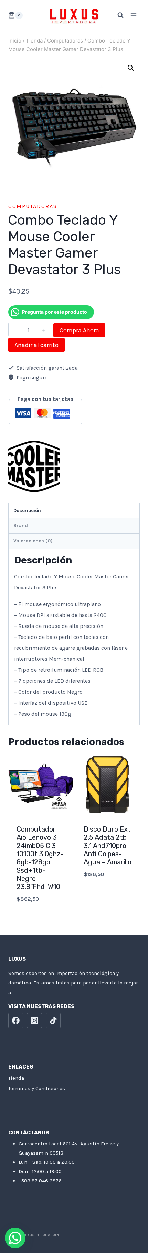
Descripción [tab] (27, 510)
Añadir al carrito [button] (40, 917)
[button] (131, 68)
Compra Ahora (79, 330)
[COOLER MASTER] (34, 466)
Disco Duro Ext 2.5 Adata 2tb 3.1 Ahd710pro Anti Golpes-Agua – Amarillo (107, 845)
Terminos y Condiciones (36, 1088)
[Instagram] (34, 1020)
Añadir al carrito (36, 345)
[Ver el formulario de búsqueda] (117, 15)
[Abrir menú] (133, 15)
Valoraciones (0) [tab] (33, 541)
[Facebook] (15, 1020)
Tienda (16, 1078)
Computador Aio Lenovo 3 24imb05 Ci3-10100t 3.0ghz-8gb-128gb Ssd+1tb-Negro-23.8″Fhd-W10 (40, 858)
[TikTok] (53, 1020)
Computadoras (32, 206)
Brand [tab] (20, 525)
